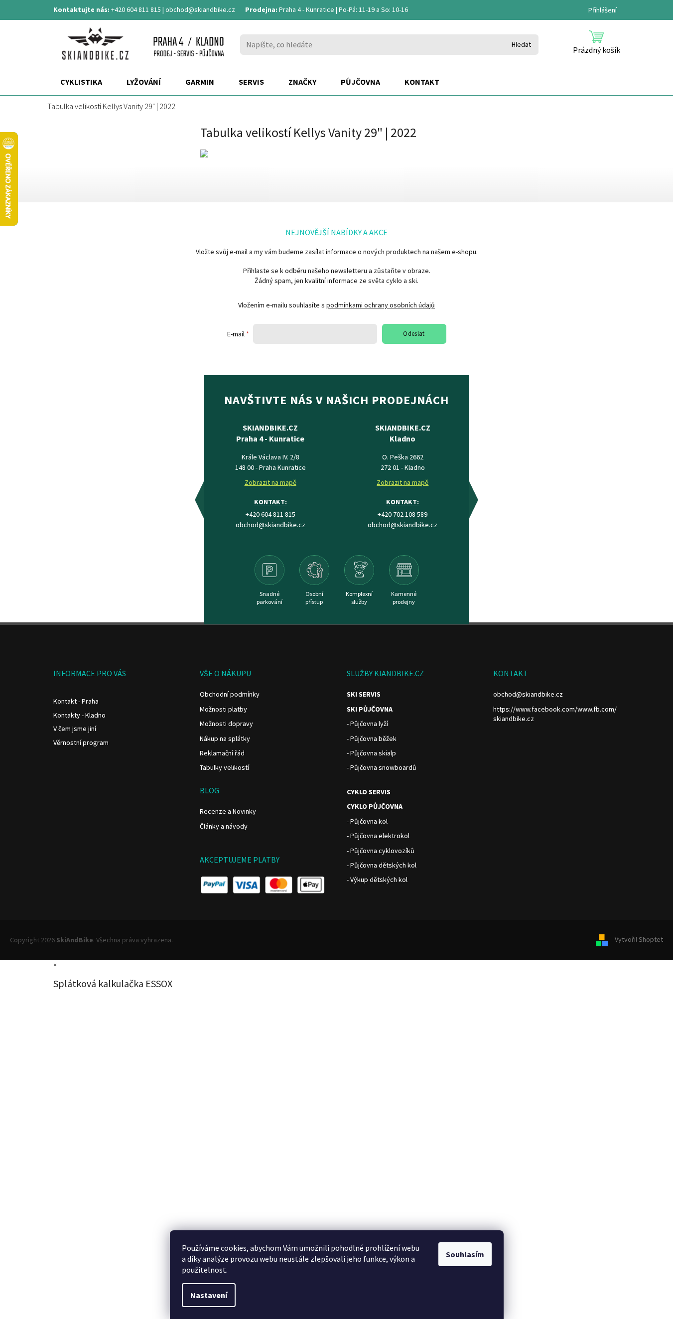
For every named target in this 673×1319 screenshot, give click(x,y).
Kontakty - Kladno (79, 715)
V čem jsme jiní (74, 728)
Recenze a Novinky (228, 811)
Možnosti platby (223, 709)
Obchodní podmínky (230, 694)
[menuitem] (81, 82)
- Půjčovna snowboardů (381, 767)
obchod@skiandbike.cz (200, 9)
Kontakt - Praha (76, 701)
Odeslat (414, 333)
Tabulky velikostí (224, 767)
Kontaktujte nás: (81, 9)
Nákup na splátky (225, 738)
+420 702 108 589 (402, 514)
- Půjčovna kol (367, 821)
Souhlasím (465, 1254)
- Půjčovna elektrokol (378, 835)
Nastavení (208, 1295)
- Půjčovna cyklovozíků (380, 850)
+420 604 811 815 (136, 9)
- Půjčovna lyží (367, 723)
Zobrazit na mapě (270, 482)
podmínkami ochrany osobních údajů (380, 304)
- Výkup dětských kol (377, 879)
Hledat (521, 44)
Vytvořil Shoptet (639, 939)
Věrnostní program (81, 742)
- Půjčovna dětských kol (381, 865)
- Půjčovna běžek (372, 738)
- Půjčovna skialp (371, 752)
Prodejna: (261, 9)
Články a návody (224, 826)
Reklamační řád (222, 752)
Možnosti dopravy (226, 723)
